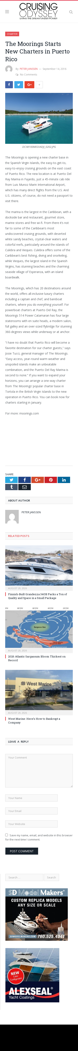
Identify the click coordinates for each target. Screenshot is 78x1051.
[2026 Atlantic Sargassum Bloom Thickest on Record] (39, 630)
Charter (12, 33)
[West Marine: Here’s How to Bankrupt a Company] (39, 692)
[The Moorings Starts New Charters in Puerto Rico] (39, 119)
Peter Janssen (29, 69)
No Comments (28, 74)
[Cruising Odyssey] (39, 11)
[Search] (71, 11)
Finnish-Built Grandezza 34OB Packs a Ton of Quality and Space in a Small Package (37, 596)
